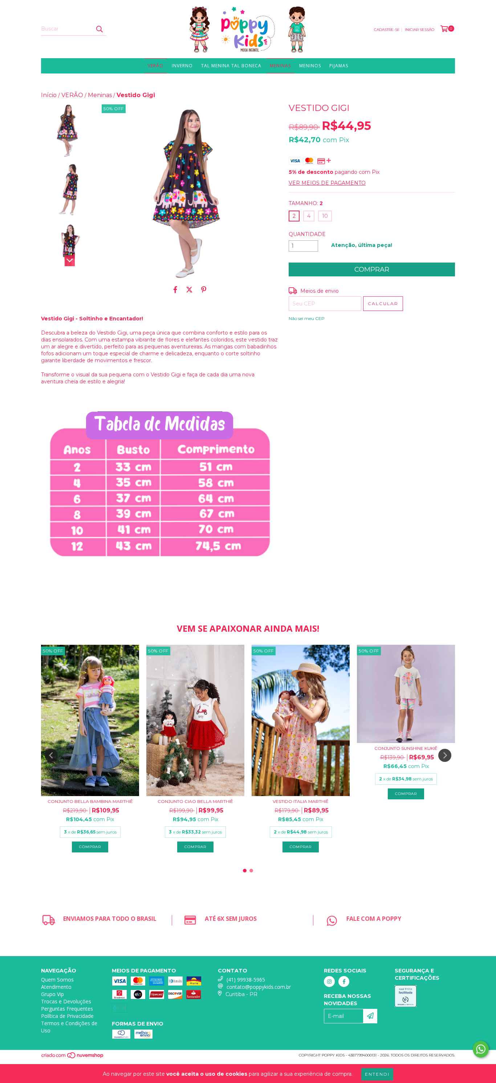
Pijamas (338, 66)
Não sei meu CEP (307, 318)
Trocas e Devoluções (66, 1001)
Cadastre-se (387, 29)
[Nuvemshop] (73, 1057)
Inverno (182, 66)
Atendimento (56, 986)
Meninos (310, 66)
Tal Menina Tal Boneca (231, 66)
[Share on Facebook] (175, 289)
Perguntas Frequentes (67, 1008)
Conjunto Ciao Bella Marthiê (195, 801)
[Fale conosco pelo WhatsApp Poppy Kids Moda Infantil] (481, 1049)
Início (49, 95)
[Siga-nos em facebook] (343, 981)
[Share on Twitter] (189, 289)
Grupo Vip (52, 994)
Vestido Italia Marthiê (301, 801)
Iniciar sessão (419, 29)
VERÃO (72, 95)
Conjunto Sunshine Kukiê (406, 748)
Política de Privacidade (67, 1015)
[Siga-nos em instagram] (329, 981)
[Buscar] (99, 29)
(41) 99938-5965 (246, 979)
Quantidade (307, 234)
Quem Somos (57, 979)
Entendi (377, 1074)
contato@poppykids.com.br (259, 986)
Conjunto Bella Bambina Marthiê (90, 801)
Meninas (280, 66)
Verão (155, 66)
